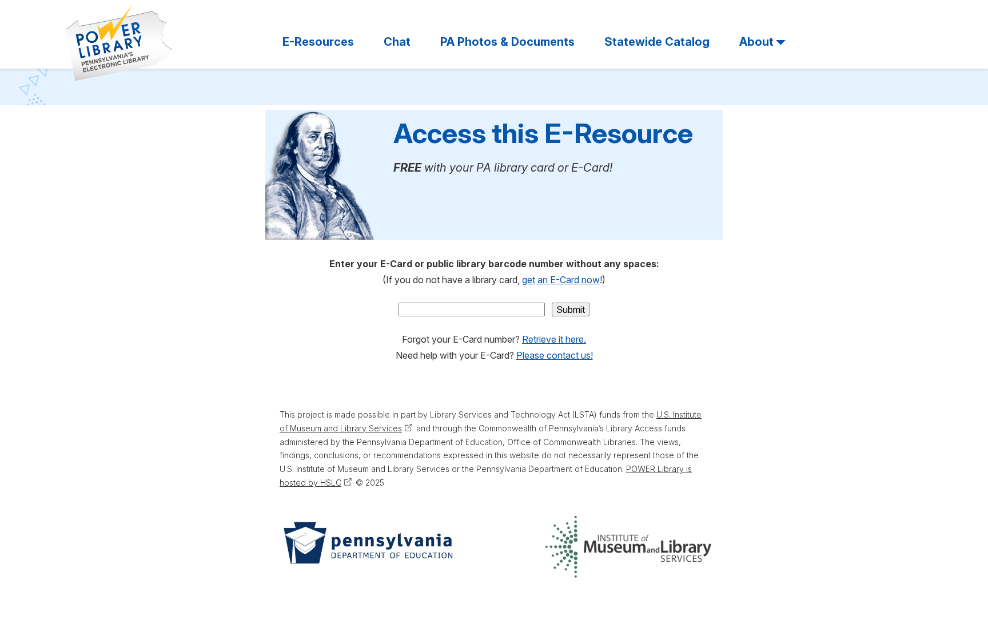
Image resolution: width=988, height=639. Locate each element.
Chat (397, 42)
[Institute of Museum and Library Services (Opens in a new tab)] (628, 547)
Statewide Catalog (657, 42)
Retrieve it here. (554, 339)
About (756, 42)
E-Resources (318, 42)
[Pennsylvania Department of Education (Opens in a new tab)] (367, 547)
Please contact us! (554, 355)
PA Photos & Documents (507, 42)
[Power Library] (119, 43)
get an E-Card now (561, 279)
